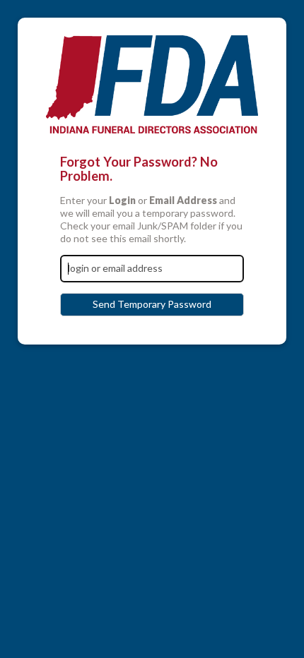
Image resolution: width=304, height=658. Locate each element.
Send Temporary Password (152, 304)
